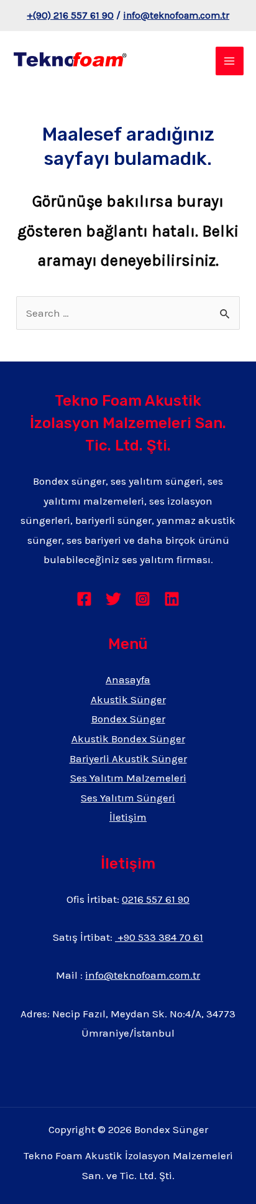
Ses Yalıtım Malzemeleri (128, 778)
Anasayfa (128, 679)
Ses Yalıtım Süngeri (128, 797)
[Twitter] (113, 599)
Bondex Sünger (128, 718)
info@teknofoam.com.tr (176, 15)
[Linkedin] (172, 599)
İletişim (128, 817)
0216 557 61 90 (156, 899)
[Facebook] (84, 599)
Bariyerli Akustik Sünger (128, 758)
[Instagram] (142, 599)
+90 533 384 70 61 (159, 937)
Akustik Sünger (128, 699)
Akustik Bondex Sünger (128, 738)
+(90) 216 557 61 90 (70, 15)
